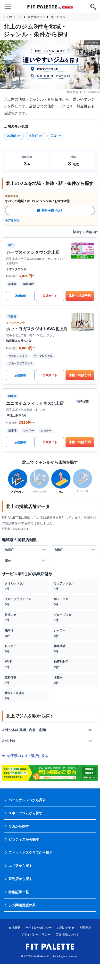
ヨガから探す (18, 826)
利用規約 (86, 927)
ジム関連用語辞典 (22, 905)
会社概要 (14, 927)
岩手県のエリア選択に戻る (27, 756)
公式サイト (50, 296)
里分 (55, 136)
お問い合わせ (66, 927)
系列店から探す (20, 879)
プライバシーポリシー (35, 934)
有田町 (35, 136)
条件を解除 (12, 220)
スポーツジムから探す (25, 813)
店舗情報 (20, 296)
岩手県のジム (36, 17)
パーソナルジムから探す (27, 800)
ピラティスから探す (23, 839)
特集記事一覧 (18, 892)
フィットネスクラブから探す (30, 852)
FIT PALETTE (13, 17)
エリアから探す (20, 865)
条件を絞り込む (53, 210)
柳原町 (14, 136)
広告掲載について (67, 934)
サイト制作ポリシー (38, 927)
